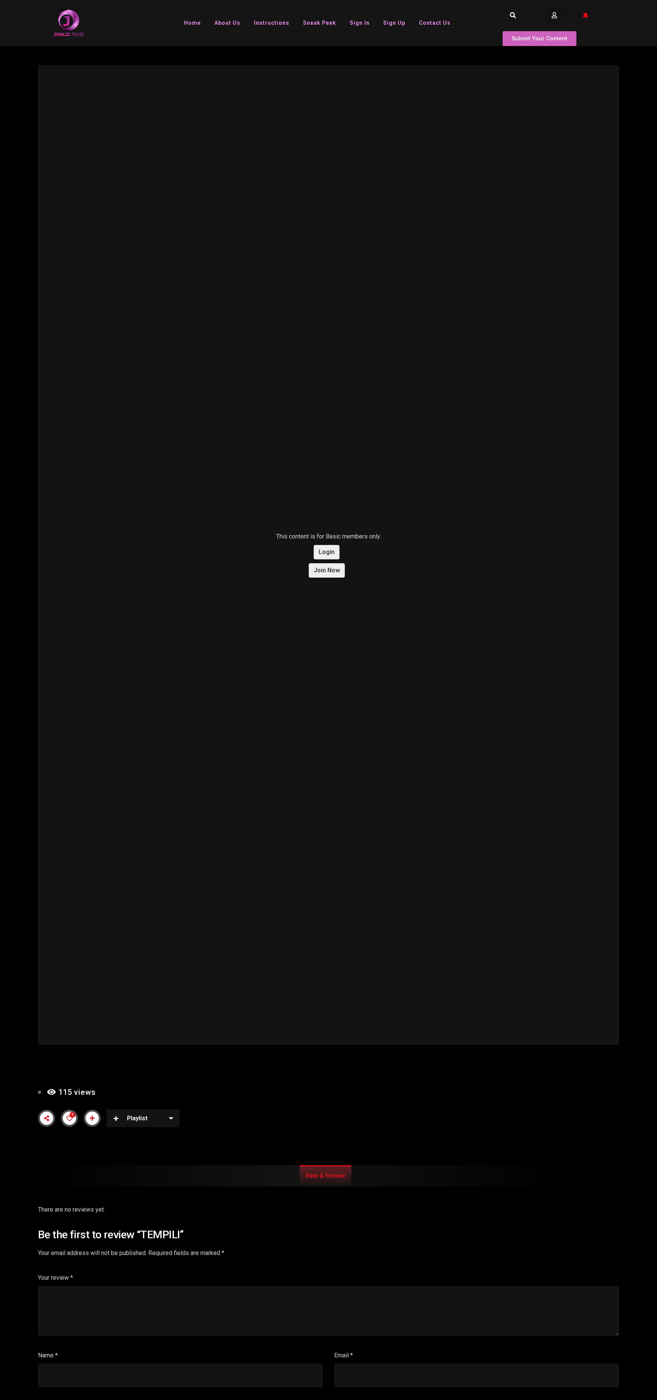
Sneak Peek (319, 23)
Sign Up (394, 23)
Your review (55, 1277)
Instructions (271, 23)
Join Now (327, 570)
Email (343, 1355)
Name (48, 1355)
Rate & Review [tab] (325, 1175)
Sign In (360, 23)
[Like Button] (69, 1118)
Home (192, 23)
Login (327, 552)
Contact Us (435, 23)
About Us (227, 23)
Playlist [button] (137, 1118)
